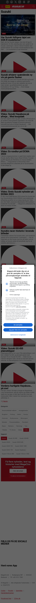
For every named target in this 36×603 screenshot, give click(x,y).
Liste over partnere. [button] (21, 307)
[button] (18, 294)
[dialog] (18, 301)
